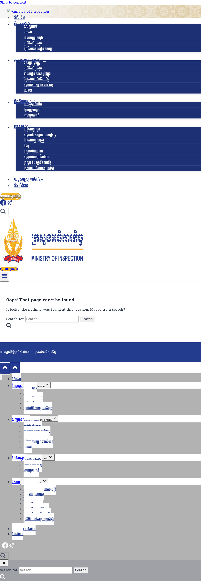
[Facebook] (3, 205)
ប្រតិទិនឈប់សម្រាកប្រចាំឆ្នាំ (39, 168)
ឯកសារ (16, 482)
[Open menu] (4, 277)
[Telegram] (9, 205)
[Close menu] (1, 377)
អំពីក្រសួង (17, 386)
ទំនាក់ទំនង (21, 185)
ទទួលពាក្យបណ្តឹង (10, 196)
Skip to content (13, 2)
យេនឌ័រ (28, 90)
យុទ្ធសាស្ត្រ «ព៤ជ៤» (28, 179)
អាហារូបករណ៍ (31, 115)
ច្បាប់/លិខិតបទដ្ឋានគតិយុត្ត (38, 49)
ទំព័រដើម (19, 17)
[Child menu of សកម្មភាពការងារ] (44, 61)
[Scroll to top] (5, 368)
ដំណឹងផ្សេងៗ (19, 458)
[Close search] (4, 563)
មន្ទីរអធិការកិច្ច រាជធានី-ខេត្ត (39, 85)
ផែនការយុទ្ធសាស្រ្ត (34, 140)
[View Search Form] (4, 211)
